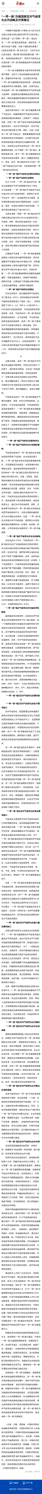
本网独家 (33, 11)
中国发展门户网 (17, 11)
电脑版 (15, 1483)
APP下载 (29, 1483)
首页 (3, 11)
